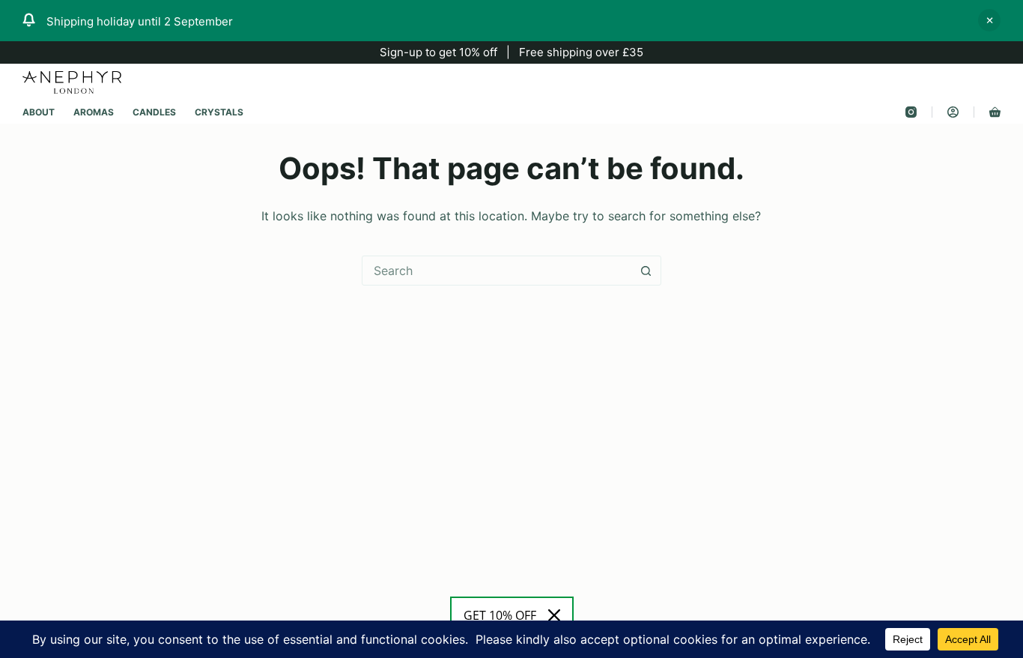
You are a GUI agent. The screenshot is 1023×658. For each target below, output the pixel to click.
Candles (154, 112)
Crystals (219, 112)
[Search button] (646, 270)
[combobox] (497, 271)
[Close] (554, 615)
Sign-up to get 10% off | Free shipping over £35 (511, 52)
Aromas (93, 112)
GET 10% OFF (500, 615)
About (38, 112)
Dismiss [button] (989, 20)
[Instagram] (911, 112)
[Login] (953, 112)
